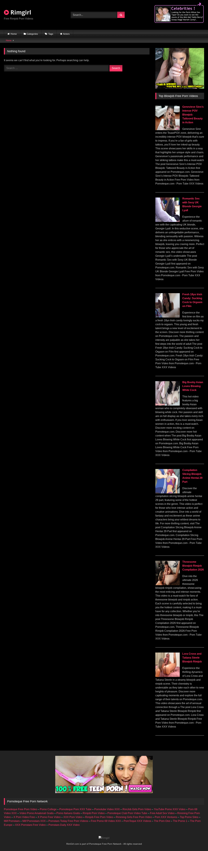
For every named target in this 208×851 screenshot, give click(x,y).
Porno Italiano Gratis (68, 813)
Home (14, 34)
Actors (66, 34)
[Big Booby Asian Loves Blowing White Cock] (167, 404)
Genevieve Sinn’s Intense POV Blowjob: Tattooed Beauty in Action (193, 114)
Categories (32, 34)
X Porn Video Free (24, 817)
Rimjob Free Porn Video (99, 817)
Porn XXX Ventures (166, 817)
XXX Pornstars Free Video (30, 825)
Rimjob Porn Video (94, 813)
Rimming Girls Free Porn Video (134, 817)
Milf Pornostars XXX (34, 821)
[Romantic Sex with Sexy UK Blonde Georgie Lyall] (167, 221)
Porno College (48, 809)
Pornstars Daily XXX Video (64, 825)
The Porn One (162, 821)
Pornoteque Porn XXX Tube (75, 809)
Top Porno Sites (189, 817)
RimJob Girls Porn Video (137, 809)
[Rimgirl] (104, 838)
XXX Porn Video (72, 817)
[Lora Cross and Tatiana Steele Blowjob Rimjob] (167, 676)
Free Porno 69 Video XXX (106, 821)
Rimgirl (20, 12)
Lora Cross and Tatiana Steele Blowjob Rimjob (192, 657)
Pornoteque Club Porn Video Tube (127, 813)
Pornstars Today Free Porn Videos (68, 821)
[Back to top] (198, 841)
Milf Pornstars (12, 821)
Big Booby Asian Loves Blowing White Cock (192, 386)
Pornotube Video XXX (107, 809)
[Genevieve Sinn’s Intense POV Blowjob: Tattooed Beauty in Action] (167, 129)
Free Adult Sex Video (162, 813)
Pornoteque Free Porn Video (20, 809)
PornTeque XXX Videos (137, 821)
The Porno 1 (180, 821)
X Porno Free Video (49, 817)
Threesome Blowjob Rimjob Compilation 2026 (193, 565)
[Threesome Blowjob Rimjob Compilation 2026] (167, 584)
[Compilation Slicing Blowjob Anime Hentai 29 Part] (167, 492)
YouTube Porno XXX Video (169, 809)
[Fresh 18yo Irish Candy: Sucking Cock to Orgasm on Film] (167, 316)
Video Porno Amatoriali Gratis (37, 813)
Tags (50, 34)
